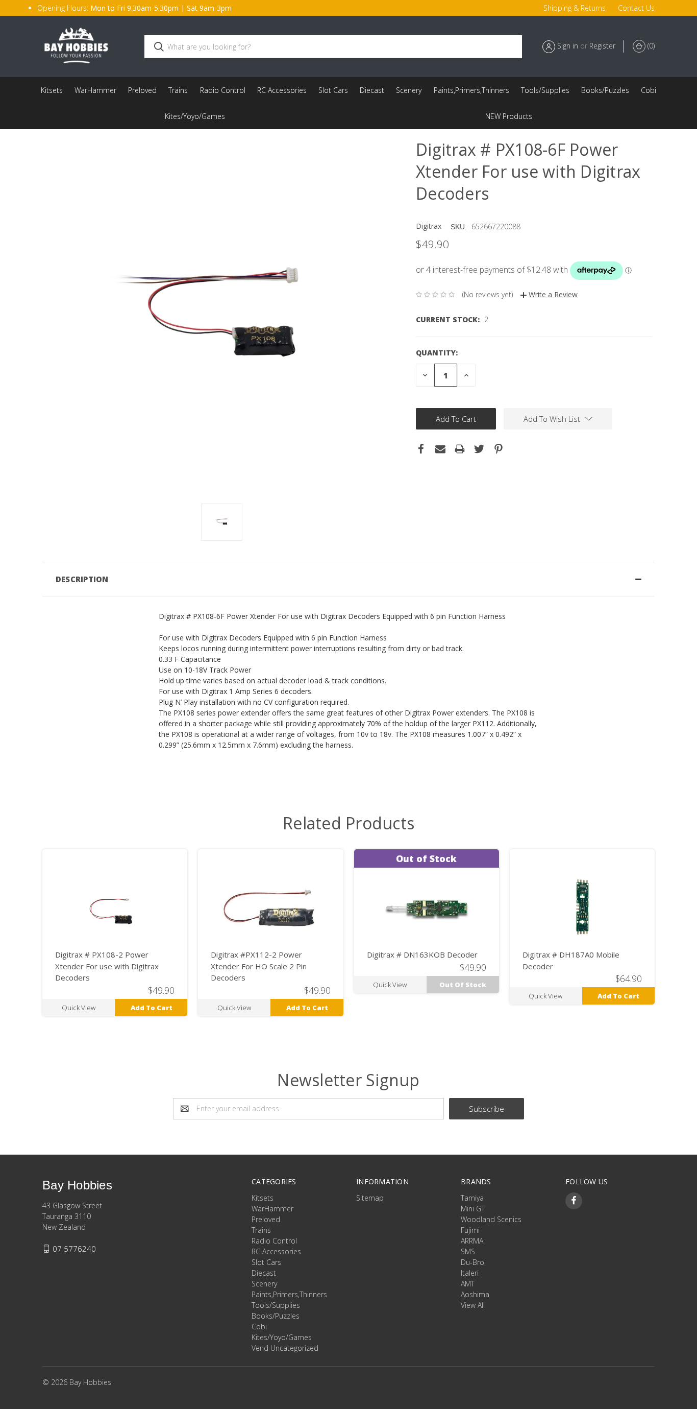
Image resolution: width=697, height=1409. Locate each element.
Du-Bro (472, 1262)
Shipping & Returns (574, 8)
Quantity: (437, 352)
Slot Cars (333, 90)
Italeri (470, 1273)
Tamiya (472, 1198)
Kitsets (52, 90)
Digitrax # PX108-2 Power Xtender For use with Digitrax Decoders (107, 966)
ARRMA (472, 1241)
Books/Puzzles (605, 90)
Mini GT (473, 1208)
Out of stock (462, 984)
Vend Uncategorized (508, 116)
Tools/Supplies (545, 90)
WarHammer (95, 90)
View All (473, 1305)
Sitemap (370, 1198)
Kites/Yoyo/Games (195, 116)
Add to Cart (151, 1007)
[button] (348, 579)
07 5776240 (74, 1249)
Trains (178, 90)
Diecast (372, 90)
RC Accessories (282, 90)
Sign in (567, 46)
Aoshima (475, 1294)
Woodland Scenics (491, 1219)
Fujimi (470, 1230)
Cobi (648, 90)
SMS (468, 1251)
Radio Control (222, 90)
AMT (468, 1283)
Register (602, 46)
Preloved (142, 90)
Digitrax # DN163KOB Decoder (422, 954)
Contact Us (636, 8)
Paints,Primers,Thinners (471, 90)
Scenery (408, 90)
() (650, 46)
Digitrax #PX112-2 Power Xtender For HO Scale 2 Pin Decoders (259, 966)
